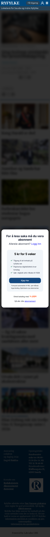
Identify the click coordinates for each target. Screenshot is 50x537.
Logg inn (42, 3)
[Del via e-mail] (29, 77)
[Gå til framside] (12, 3)
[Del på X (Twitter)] (25, 77)
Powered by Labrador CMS (25, 533)
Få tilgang (33, 3)
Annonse (9, 489)
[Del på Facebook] (21, 77)
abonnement (30, 301)
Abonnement (11, 486)
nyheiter (8, 88)
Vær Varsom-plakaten (35, 503)
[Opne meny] (47, 3)
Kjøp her (25, 280)
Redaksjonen (11, 483)
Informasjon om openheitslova (25, 524)
